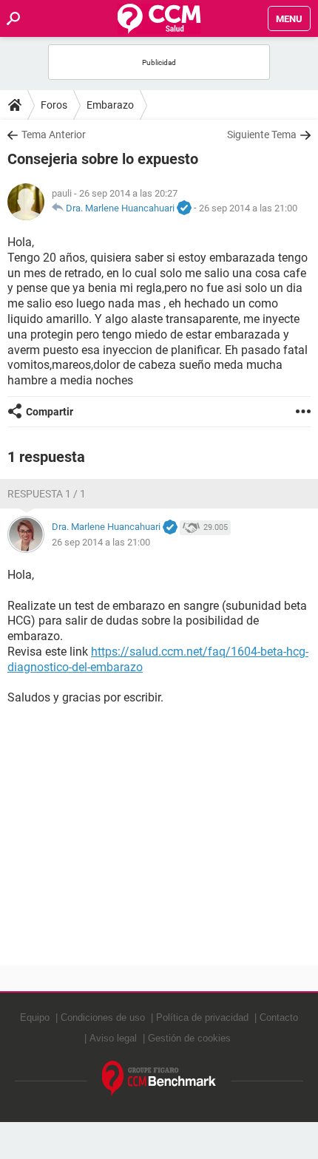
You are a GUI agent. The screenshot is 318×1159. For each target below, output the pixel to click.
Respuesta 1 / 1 (46, 494)
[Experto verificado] (184, 208)
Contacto (279, 1017)
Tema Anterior (53, 134)
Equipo (35, 1017)
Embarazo (110, 105)
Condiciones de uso (103, 1017)
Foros (54, 105)
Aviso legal (113, 1038)
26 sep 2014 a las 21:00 (248, 208)
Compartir (49, 412)
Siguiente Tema (262, 134)
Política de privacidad (202, 1017)
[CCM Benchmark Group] (159, 1079)
